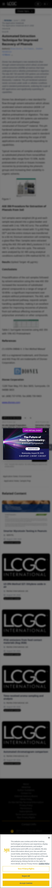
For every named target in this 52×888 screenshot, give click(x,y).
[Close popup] (45, 431)
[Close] (49, 838)
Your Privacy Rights (26, 869)
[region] (26, 861)
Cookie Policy (44, 863)
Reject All (26, 876)
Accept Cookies (26, 883)
